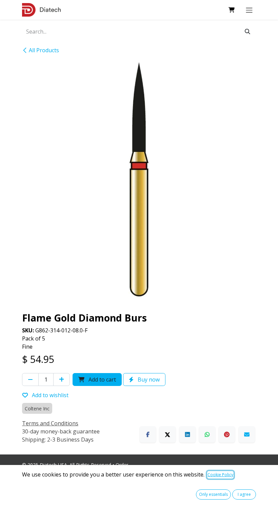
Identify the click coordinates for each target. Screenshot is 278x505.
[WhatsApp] (207, 434)
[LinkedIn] (187, 434)
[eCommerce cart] (231, 10)
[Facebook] (148, 434)
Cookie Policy (220, 475)
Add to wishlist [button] (49, 395)
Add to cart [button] (101, 379)
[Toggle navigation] (249, 10)
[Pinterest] (227, 434)
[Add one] (61, 379)
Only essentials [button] (213, 494)
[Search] (247, 31)
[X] (167, 434)
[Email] (247, 434)
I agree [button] (244, 494)
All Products (44, 50)
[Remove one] (30, 379)
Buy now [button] (148, 379)
